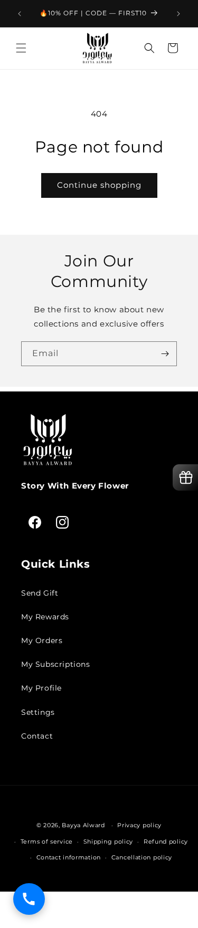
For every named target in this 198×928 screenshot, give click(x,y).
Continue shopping (99, 185)
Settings (38, 712)
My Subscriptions (55, 664)
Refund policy (166, 841)
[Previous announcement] (19, 13)
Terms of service (47, 841)
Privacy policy (139, 825)
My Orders (41, 640)
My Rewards (45, 616)
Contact (37, 736)
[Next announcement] (178, 13)
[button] (21, 48)
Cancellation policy (141, 857)
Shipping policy (108, 841)
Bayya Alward (83, 825)
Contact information (68, 857)
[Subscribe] (164, 353)
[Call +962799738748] (29, 899)
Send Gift (39, 593)
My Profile (41, 688)
